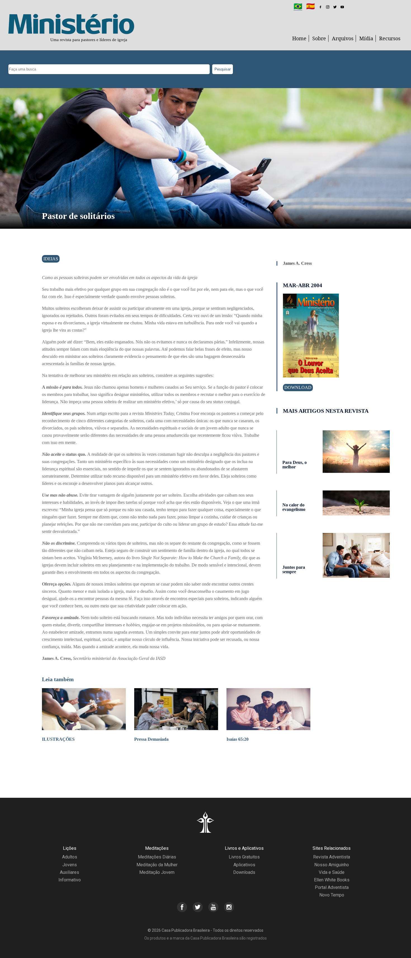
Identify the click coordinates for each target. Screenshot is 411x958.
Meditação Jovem (156, 872)
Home (299, 38)
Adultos (69, 857)
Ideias (50, 258)
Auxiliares (69, 872)
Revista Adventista (331, 857)
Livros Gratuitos (244, 857)
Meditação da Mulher (157, 864)
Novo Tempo (331, 895)
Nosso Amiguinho (331, 864)
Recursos (389, 38)
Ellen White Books (331, 880)
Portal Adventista (332, 887)
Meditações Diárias (157, 857)
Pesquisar (222, 69)
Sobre (319, 38)
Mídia (366, 38)
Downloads (244, 872)
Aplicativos (244, 864)
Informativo (69, 880)
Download (297, 387)
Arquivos (342, 38)
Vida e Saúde (331, 872)
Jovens (69, 864)
